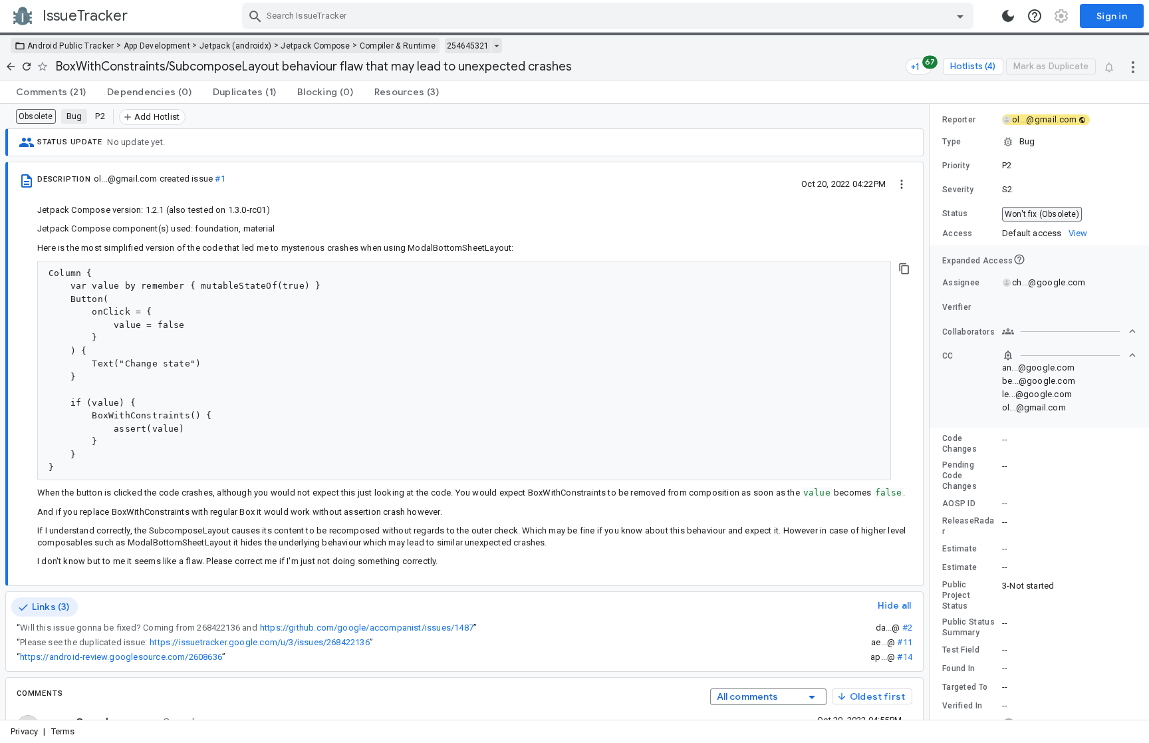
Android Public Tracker (70, 46)
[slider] (931, 412)
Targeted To (964, 687)
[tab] (50, 91)
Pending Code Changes (959, 475)
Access (957, 233)
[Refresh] (27, 66)
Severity (957, 189)
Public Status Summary (968, 627)
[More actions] (1133, 66)
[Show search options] (960, 16)
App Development (157, 46)
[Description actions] (901, 183)
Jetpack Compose (315, 46)
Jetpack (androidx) (235, 46)
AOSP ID (958, 503)
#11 (904, 642)
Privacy (24, 731)
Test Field (960, 650)
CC (948, 356)
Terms (63, 731)
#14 (904, 657)
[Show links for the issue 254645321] (496, 46)
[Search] (255, 16)
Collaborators (968, 332)
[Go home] (11, 66)
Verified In (962, 705)
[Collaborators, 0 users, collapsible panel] (1069, 331)
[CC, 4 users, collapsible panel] (1069, 355)
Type (951, 141)
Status (955, 213)
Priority (955, 165)
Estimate (959, 548)
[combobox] (609, 16)
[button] (1039, 141)
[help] (1034, 16)
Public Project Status (956, 595)
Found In (958, 668)
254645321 (468, 46)
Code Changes (959, 444)
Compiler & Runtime (398, 46)
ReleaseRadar (968, 526)
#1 (220, 179)
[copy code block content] (904, 269)
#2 (907, 628)
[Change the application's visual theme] (1008, 16)
